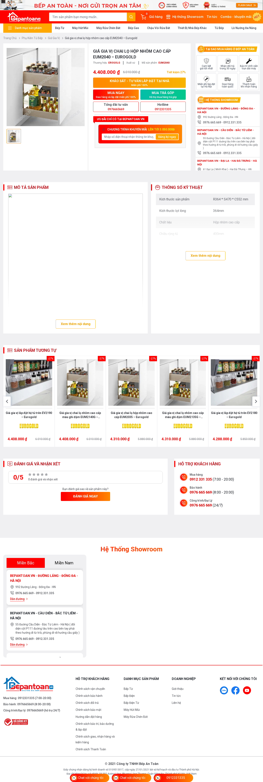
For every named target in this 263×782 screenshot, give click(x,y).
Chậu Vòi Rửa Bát (158, 28)
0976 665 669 (201, 492)
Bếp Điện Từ (131, 702)
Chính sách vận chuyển (90, 688)
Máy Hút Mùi (80, 28)
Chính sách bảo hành (89, 695)
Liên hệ (176, 702)
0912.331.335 (232, 122)
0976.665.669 (212, 122)
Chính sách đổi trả (87, 702)
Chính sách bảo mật (88, 709)
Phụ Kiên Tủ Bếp (32, 38)
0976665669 (25, 704)
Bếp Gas (133, 28)
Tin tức (212, 17)
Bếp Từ (59, 28)
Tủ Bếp (219, 28)
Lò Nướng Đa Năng (244, 28)
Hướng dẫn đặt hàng (89, 716)
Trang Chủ (10, 38)
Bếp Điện (129, 695)
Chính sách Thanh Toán (91, 749)
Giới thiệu (177, 688)
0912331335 (26, 698)
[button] (7, 401)
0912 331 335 (201, 479)
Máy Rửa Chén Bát (108, 28)
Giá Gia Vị (54, 38)
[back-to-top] (255, 756)
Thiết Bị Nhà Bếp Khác (192, 28)
